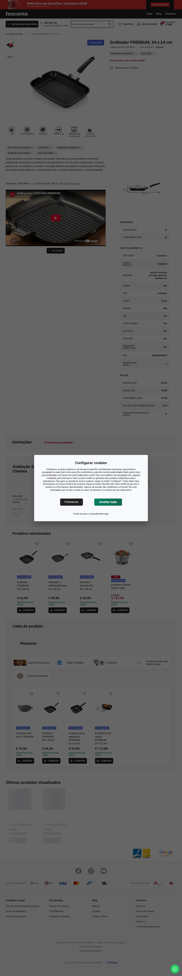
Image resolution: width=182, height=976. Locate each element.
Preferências (71, 502)
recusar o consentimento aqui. (94, 513)
